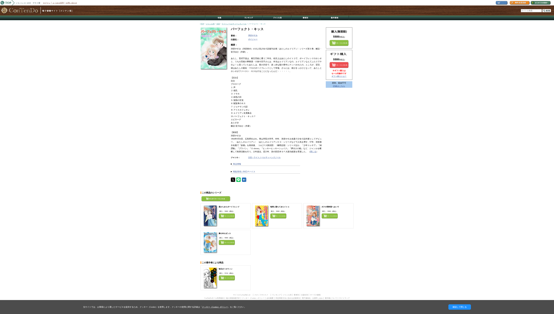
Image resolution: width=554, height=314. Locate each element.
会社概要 (269, 298)
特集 (219, 18)
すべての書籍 (315, 295)
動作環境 (334, 18)
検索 (546, 10)
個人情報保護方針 (233, 298)
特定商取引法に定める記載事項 (288, 298)
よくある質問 (58, 3)
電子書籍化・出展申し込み (312, 298)
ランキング (248, 18)
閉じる (313, 151)
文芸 (218, 24)
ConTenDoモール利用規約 (214, 298)
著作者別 (305, 18)
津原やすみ (253, 35)
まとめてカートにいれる (339, 43)
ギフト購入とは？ (339, 76)
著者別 (296, 295)
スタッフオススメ (262, 295)
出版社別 (304, 295)
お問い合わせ (71, 3)
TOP (202, 24)
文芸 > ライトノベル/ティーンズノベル (264, 157)
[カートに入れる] (339, 65)
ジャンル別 (277, 18)
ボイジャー (253, 39)
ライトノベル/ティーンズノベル (234, 24)
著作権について (331, 298)
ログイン (46, 3)
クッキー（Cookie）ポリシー (253, 298)
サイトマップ (344, 298)
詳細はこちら (339, 86)
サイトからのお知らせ (242, 295)
